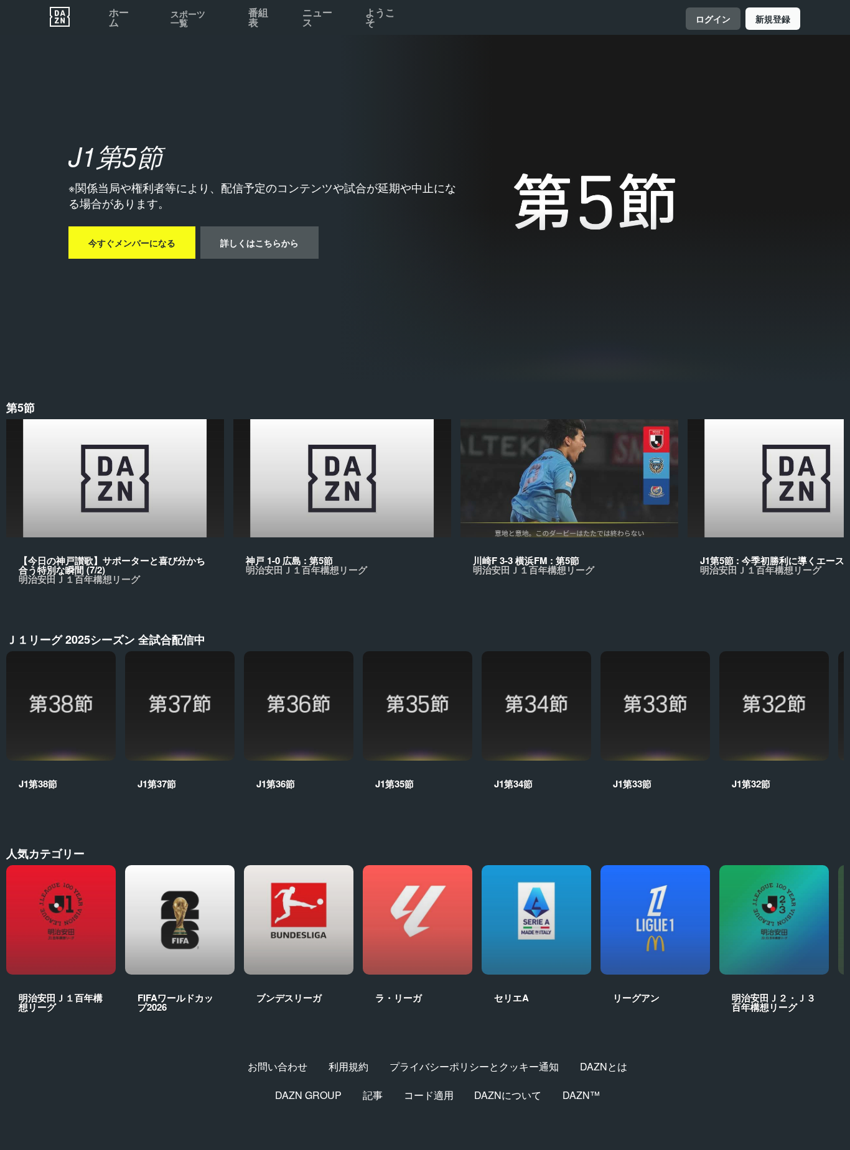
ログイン (713, 18)
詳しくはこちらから (259, 242)
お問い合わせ (277, 1066)
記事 (373, 1095)
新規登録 (772, 18)
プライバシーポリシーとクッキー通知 (474, 1066)
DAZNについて (507, 1095)
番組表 (258, 17)
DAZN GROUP (308, 1095)
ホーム (119, 17)
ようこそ (380, 17)
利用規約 (348, 1066)
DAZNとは (603, 1066)
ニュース (317, 17)
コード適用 (429, 1095)
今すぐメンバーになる (131, 242)
